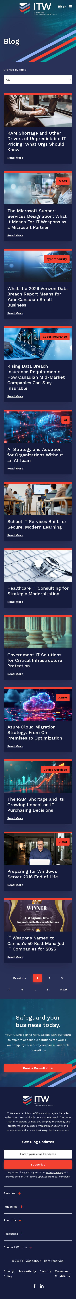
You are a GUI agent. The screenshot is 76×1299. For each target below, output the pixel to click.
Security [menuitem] (45, 1271)
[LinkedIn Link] (41, 1287)
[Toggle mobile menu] (70, 6)
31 (48, 989)
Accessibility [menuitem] (27, 1271)
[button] (19, 978)
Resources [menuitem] (11, 1233)
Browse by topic (15, 69)
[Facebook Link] (34, 1287)
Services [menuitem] (9, 1193)
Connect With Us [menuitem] (15, 1247)
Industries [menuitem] (10, 1206)
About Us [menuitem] (10, 1220)
